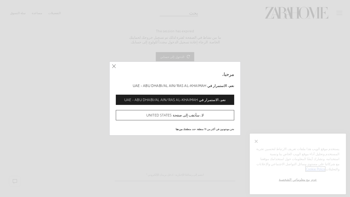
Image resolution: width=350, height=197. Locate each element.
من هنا (179, 129)
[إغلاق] (114, 66)
